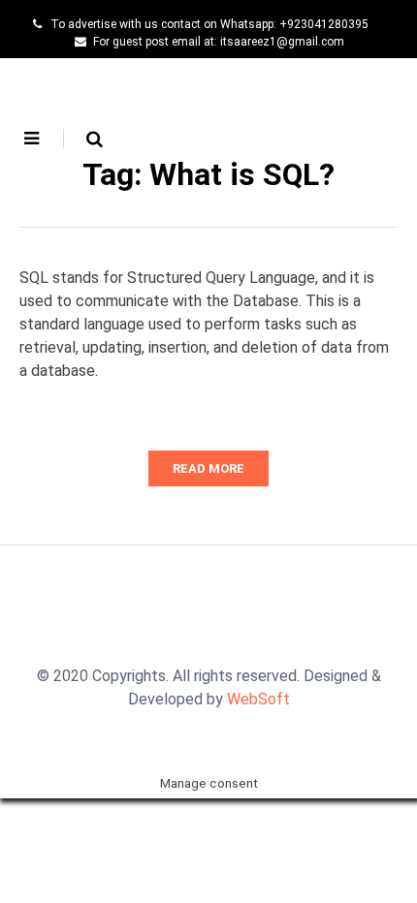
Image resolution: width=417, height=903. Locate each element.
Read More (208, 468)
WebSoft (258, 699)
